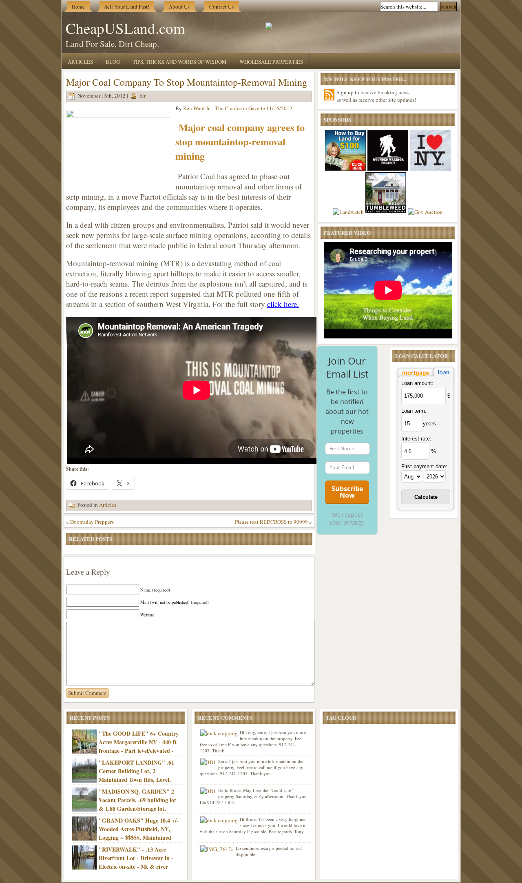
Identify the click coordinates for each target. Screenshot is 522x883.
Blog (113, 61)
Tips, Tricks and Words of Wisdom (180, 61)
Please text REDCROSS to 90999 (271, 521)
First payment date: (424, 466)
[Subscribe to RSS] (329, 94)
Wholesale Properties (271, 61)
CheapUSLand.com (125, 28)
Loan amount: (417, 383)
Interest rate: (416, 439)
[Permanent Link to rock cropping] (219, 733)
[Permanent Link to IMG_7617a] (217, 849)
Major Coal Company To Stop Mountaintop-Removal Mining (186, 82)
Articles (80, 61)
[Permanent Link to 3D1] (208, 762)
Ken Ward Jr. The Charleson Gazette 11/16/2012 (237, 108)
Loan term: (414, 411)
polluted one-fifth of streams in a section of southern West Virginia (182, 299)
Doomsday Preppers (92, 521)
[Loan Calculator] (425, 377)
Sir (142, 95)
